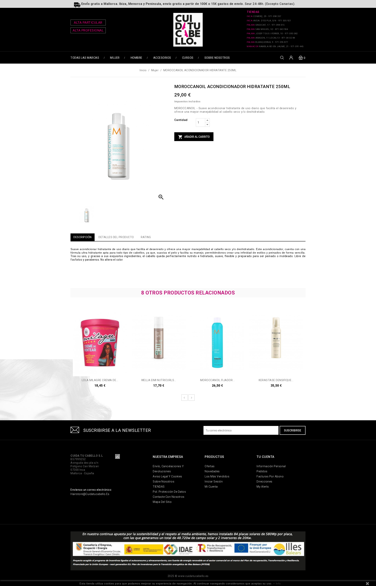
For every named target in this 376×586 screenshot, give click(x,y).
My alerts (263, 486)
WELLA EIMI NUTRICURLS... (158, 380)
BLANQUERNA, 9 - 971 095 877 (267, 42)
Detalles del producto (116, 237)
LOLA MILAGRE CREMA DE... (100, 380)
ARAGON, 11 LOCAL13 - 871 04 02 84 (271, 38)
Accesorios (162, 57)
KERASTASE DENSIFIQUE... (276, 380)
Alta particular (88, 22)
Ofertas (210, 466)
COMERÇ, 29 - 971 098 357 (264, 16)
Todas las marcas (84, 57)
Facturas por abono (270, 476)
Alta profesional (88, 30)
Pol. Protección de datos (169, 491)
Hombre (136, 57)
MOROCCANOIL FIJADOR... (217, 380)
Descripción (82, 237)
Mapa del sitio (162, 501)
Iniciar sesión (214, 481)
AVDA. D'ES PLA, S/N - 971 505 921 (269, 20)
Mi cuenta (211, 486)
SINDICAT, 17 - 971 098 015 (265, 25)
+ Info (277, 583)
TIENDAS (159, 486)
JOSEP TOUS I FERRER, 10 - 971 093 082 (272, 33)
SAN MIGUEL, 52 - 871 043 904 (267, 29)
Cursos (187, 57)
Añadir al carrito (194, 137)
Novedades (212, 471)
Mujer (115, 57)
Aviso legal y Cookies (167, 476)
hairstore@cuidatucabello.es (89, 494)
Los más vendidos (217, 476)
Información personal (271, 466)
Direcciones (264, 481)
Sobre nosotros (217, 57)
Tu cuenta (265, 457)
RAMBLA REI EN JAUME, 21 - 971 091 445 (275, 46)
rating (146, 237)
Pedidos (262, 471)
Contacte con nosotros (168, 496)
